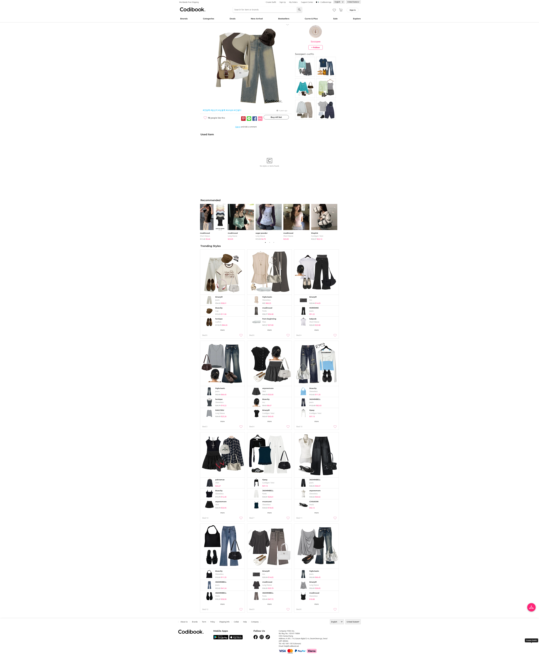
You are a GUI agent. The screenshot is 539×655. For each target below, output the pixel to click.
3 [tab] (273, 242)
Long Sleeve (232, 236)
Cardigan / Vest (317, 236)
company (255, 622)
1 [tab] (265, 242)
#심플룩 (221, 110)
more (222, 330)
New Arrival (257, 18)
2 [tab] (269, 242)
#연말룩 (206, 110)
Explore (357, 18)
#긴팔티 (237, 110)
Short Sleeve (205, 236)
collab (236, 622)
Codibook (192, 9)
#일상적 (214, 110)
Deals (232, 18)
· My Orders (293, 2)
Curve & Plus (311, 18)
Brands (184, 18)
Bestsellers (283, 18)
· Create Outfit (270, 2)
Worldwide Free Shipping (189, 2)
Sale (335, 18)
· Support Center (306, 2)
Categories (208, 18)
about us (184, 622)
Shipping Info (224, 622)
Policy (212, 622)
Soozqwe (315, 41)
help (245, 622)
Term (204, 622)
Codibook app (325, 2)
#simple (230, 110)
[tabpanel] (214, 221)
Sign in (237, 127)
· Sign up (282, 2)
